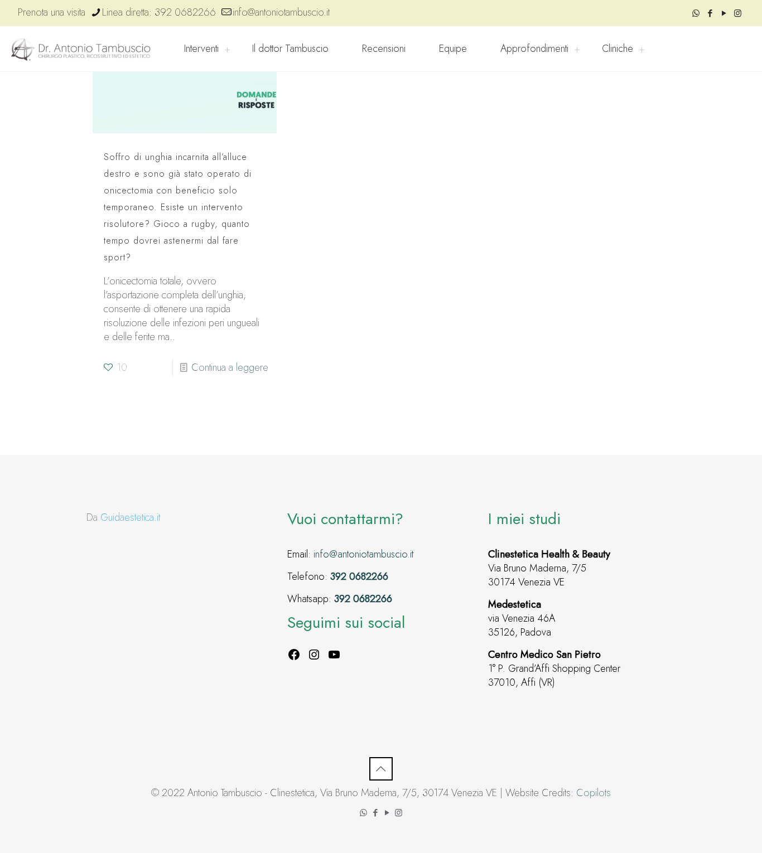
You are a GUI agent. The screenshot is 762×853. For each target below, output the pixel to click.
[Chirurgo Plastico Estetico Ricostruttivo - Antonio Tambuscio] (81, 48)
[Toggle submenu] (227, 49)
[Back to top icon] (381, 769)
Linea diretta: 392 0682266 (159, 12)
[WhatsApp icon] (696, 13)
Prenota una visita (51, 12)
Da (123, 517)
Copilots (593, 793)
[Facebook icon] (710, 13)
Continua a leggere (229, 367)
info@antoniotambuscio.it (281, 12)
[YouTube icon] (724, 13)
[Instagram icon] (738, 13)
